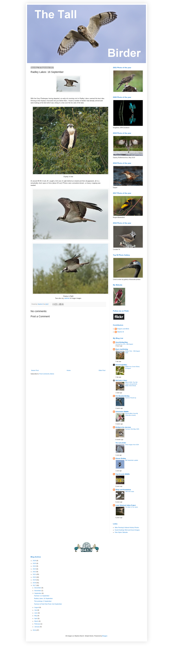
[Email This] (53, 304)
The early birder (120, 443)
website (66, 298)
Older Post (102, 370)
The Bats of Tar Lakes (131, 507)
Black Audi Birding (121, 349)
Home (69, 370)
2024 (34, 566)
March (36, 621)
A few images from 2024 (132, 444)
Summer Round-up (130, 397)
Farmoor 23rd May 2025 (132, 429)
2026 (34, 560)
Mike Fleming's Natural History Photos (127, 527)
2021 (34, 574)
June (36, 613)
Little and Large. (129, 491)
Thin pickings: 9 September (43, 601)
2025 (34, 563)
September (38, 593)
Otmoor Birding (120, 458)
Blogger (104, 636)
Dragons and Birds (123, 329)
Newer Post (35, 370)
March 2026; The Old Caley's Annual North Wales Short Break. (131, 384)
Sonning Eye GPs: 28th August (124, 344)
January (37, 627)
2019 (34, 580)
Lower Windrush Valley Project (125, 505)
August (36, 607)
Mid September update (131, 460)
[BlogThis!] (56, 304)
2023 (34, 569)
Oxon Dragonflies (121, 365)
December (37, 588)
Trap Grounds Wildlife (122, 474)
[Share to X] (58, 304)
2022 (34, 572)
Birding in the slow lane (123, 427)
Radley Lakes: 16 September (43, 598)
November (37, 590)
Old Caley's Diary (121, 380)
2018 (34, 583)
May (35, 616)
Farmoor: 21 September (41, 596)
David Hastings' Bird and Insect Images (127, 530)
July (35, 610)
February (37, 624)
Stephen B (120, 332)
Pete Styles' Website (121, 532)
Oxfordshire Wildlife (122, 411)
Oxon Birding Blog (121, 342)
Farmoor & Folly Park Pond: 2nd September (48, 604)
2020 (34, 577)
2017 (34, 585)
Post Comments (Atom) (46, 374)
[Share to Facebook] (60, 304)
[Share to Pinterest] (62, 304)
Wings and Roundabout (123, 489)
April (36, 618)
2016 (34, 630)
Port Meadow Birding (122, 396)
